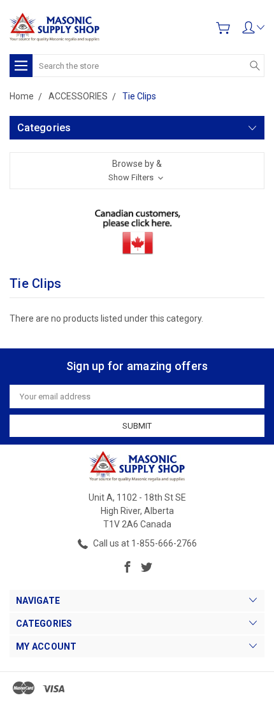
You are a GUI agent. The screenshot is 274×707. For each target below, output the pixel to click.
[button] (137, 170)
